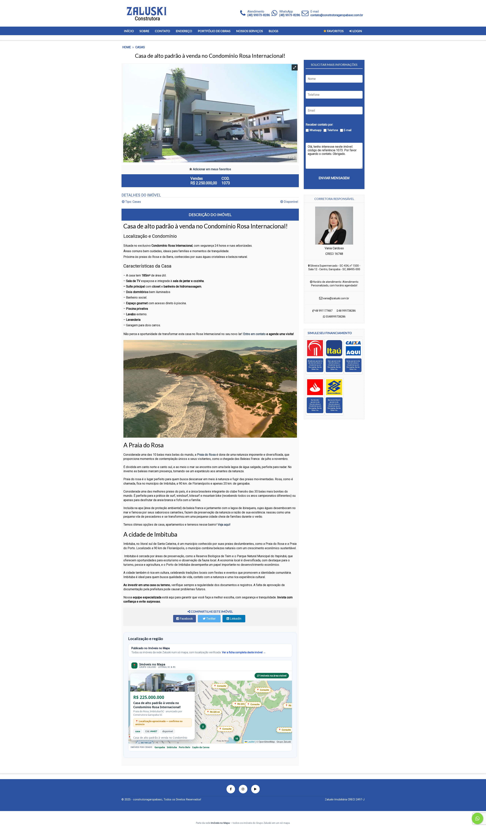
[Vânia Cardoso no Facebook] (230, 789)
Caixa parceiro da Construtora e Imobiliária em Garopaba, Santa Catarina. (353, 365)
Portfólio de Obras (214, 31)
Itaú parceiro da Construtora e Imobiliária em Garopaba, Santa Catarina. (334, 365)
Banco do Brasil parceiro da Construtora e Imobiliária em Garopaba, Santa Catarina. (334, 405)
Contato (162, 31)
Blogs (273, 31)
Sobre (144, 31)
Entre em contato (254, 334)
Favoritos (335, 31)
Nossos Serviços (249, 31)
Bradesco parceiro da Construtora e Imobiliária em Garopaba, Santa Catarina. (315, 365)
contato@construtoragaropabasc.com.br (336, 15)
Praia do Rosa (206, 454)
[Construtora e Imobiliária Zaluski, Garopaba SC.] (146, 13)
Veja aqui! (223, 524)
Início (129, 31)
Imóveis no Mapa (220, 822)
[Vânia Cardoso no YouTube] (255, 789)
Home (126, 47)
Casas (140, 47)
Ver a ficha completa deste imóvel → (244, 652)
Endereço (184, 31)
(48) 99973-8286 (258, 15)
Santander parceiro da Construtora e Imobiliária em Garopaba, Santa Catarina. (315, 405)
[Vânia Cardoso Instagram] (243, 789)
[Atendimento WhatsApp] (274, 13)
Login (357, 31)
